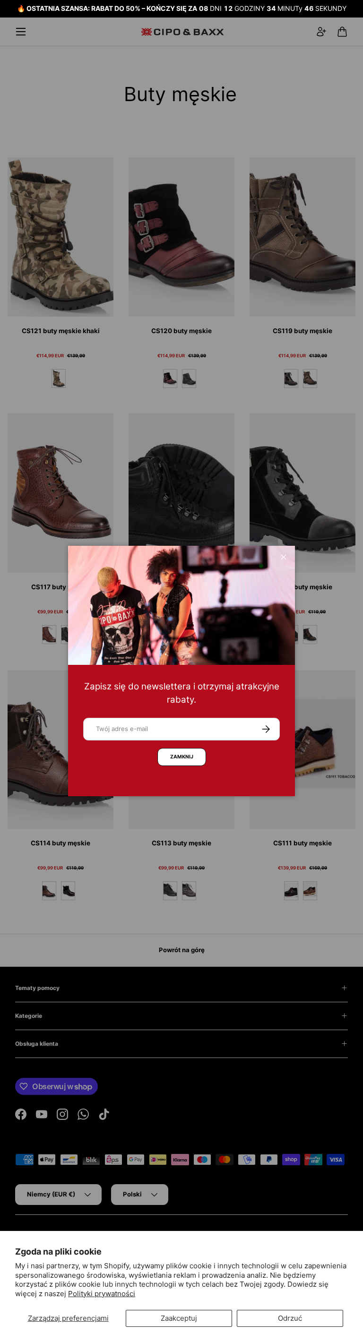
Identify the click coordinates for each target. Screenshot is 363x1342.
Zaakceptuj (179, 1318)
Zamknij (181, 757)
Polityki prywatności (101, 1293)
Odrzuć (290, 1318)
